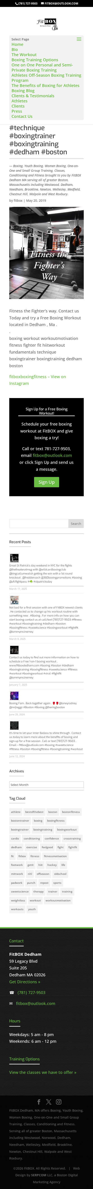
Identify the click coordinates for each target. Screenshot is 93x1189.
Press (17, 111)
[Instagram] (58, 1102)
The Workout (24, 54)
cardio (15, 838)
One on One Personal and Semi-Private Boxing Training (42, 67)
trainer (52, 891)
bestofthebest (34, 812)
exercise (31, 847)
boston (52, 812)
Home (17, 44)
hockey (52, 865)
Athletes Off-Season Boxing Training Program (46, 77)
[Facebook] (39, 1102)
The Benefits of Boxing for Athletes (45, 85)
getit (31, 865)
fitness (34, 856)
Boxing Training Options (35, 59)
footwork (17, 865)
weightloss (18, 900)
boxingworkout (67, 829)
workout (35, 900)
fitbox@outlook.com (52, 455)
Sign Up (47, 482)
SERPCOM (38, 1175)
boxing (38, 820)
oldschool (60, 874)
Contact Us (22, 116)
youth (32, 909)
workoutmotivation (58, 900)
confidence (52, 838)
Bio (15, 49)
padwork (16, 883)
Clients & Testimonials (33, 95)
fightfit (72, 847)
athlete (16, 812)
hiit (40, 865)
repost (44, 883)
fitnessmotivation (55, 856)
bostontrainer (20, 820)
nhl (30, 874)
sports (57, 883)
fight (61, 847)
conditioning (32, 838)
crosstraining (72, 838)
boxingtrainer (20, 829)
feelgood (47, 847)
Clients (18, 106)
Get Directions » (24, 981)
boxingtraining (42, 829)
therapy (38, 891)
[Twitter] (48, 1102)
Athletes (20, 101)
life (63, 865)
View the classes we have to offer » (42, 1072)
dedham (16, 847)
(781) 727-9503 (27, 3)
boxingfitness (56, 820)
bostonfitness (71, 812)
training (67, 891)
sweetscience (20, 891)
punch (31, 883)
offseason (43, 874)
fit (12, 856)
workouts (17, 909)
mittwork (17, 874)
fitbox (18, 200)
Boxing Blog (23, 90)
